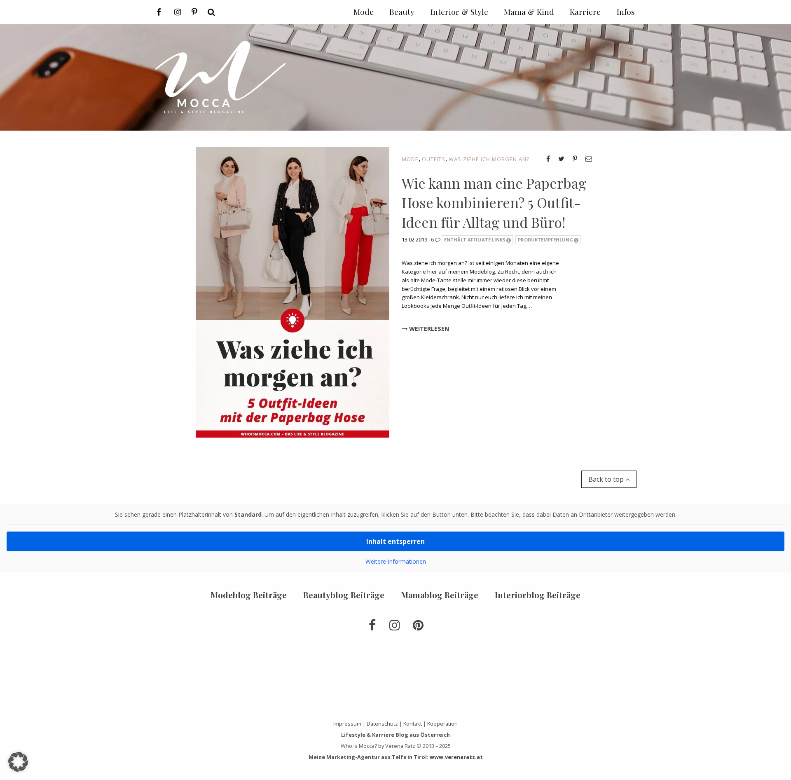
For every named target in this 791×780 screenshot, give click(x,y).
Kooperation (442, 723)
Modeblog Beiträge (249, 594)
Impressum (347, 723)
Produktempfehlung (545, 240)
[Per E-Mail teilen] (588, 159)
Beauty (401, 11)
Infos (626, 11)
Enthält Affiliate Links (474, 240)
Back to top (606, 479)
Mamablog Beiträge (439, 594)
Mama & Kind (529, 11)
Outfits (433, 159)
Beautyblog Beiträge (343, 594)
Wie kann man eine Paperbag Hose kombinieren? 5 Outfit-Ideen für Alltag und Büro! (494, 202)
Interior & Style (459, 11)
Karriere (585, 11)
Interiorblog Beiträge (537, 594)
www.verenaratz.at (456, 757)
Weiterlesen (428, 329)
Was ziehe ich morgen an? (489, 159)
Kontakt (412, 723)
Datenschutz (382, 723)
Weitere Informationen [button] (395, 561)
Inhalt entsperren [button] (395, 541)
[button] (18, 762)
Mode (410, 159)
